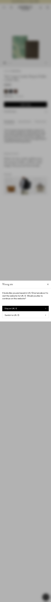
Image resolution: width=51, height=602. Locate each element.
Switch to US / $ (12, 315)
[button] (25, 301)
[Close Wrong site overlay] (48, 284)
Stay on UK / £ (11, 308)
